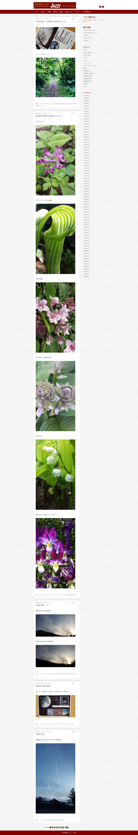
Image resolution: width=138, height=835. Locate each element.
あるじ (49, 18)
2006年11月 (86, 248)
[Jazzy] (55, 8)
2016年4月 (86, 134)
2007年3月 (86, 240)
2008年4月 (86, 207)
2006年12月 (86, 245)
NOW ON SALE (43, 686)
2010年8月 (86, 188)
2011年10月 (86, 186)
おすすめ (43, 11)
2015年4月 (86, 163)
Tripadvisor (100, 7)
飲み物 (61, 11)
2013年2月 (86, 173)
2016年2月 (86, 137)
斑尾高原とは (87, 70)
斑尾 (55, 103)
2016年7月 (86, 126)
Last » (66, 827)
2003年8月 (86, 276)
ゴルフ (85, 57)
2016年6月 (86, 129)
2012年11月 (86, 178)
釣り (85, 86)
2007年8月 (86, 227)
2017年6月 (86, 108)
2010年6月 (86, 194)
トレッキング (51, 103)
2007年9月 (86, 225)
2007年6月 (86, 232)
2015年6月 (86, 157)
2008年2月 (86, 212)
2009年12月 (86, 196)
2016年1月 (86, 139)
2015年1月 (86, 165)
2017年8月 (86, 106)
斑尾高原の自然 (71, 594)
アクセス (77, 11)
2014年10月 (86, 168)
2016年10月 (86, 121)
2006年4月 (86, 264)
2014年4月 (86, 170)
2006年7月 (86, 256)
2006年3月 (86, 266)
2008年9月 (86, 199)
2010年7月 (86, 191)
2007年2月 (86, 243)
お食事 (49, 11)
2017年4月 (86, 113)
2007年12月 (86, 217)
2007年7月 (86, 230)
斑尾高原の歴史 (88, 78)
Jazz (43, 723)
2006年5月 (86, 261)
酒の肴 (55, 11)
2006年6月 (86, 258)
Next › (62, 827)
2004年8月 (86, 274)
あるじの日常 (45, 103)
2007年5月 (86, 235)
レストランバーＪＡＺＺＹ (60, 594)
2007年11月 (86, 220)
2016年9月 (86, 124)
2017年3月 (86, 116)
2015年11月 (86, 145)
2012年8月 (86, 183)
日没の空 (40, 734)
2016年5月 (86, 132)
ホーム (36, 11)
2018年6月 (86, 95)
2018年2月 (86, 103)
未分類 (41, 105)
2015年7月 (86, 155)
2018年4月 (86, 101)
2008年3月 (86, 209)
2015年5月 (86, 160)
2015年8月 (86, 152)
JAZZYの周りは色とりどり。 (50, 116)
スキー (85, 60)
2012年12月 (86, 176)
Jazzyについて (68, 11)
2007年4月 (86, 238)
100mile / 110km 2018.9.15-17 (51, 21)
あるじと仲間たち (48, 723)
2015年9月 (86, 150)
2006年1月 (86, 271)
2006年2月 (86, 269)
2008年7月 (86, 204)
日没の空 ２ (42, 605)
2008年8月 (86, 201)
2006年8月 (86, 253)
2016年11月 (86, 119)
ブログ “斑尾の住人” (86, 11)
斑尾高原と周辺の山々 (61, 103)
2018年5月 (86, 98)
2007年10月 (86, 222)
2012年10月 (86, 181)
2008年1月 (86, 214)
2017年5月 (86, 111)
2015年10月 (86, 147)
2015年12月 (86, 142)
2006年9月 (86, 251)
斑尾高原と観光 (70, 103)
